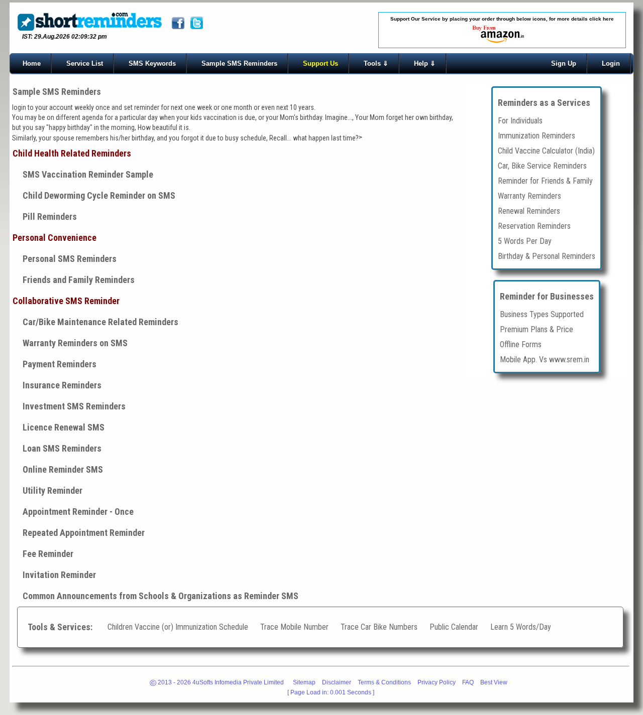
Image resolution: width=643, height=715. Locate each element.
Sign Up (563, 63)
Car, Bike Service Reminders (542, 165)
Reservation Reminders (534, 225)
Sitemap (304, 682)
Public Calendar (455, 627)
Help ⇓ (425, 63)
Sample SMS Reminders (239, 63)
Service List (84, 63)
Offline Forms (521, 344)
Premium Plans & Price (536, 329)
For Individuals (520, 120)
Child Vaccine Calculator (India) (546, 150)
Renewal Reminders (529, 210)
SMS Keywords (152, 63)
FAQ (468, 682)
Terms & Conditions (384, 682)
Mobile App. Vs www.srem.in (544, 359)
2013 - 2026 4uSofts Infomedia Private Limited (217, 683)
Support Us (320, 63)
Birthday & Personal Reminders (546, 255)
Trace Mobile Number (294, 627)
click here (601, 19)
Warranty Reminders (529, 195)
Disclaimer (336, 682)
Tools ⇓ (376, 63)
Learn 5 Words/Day (520, 627)
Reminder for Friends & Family (545, 180)
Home (32, 63)
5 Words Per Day (525, 240)
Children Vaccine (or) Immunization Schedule (178, 627)
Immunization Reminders (536, 135)
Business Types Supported (542, 314)
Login (611, 63)
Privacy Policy (436, 682)
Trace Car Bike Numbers (379, 627)
